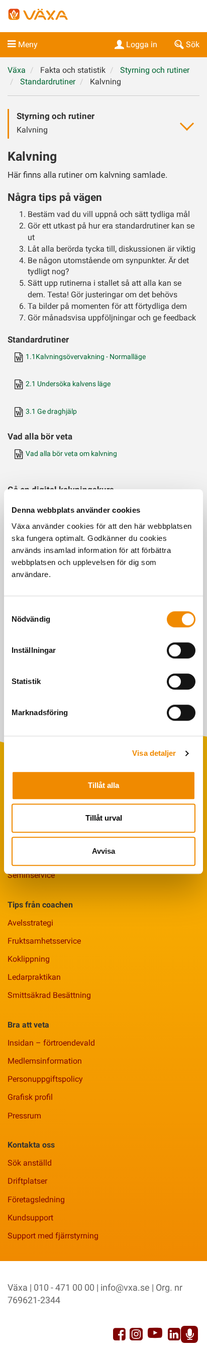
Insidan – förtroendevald (51, 1043)
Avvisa (103, 851)
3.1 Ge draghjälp (51, 411)
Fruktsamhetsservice (44, 941)
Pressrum (24, 1115)
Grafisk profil (30, 1097)
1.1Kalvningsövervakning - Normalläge (86, 357)
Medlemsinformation (45, 1061)
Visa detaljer (154, 753)
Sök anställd (30, 1163)
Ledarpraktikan (34, 977)
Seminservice (31, 875)
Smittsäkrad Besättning (49, 995)
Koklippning (29, 959)
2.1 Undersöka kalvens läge (68, 384)
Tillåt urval (103, 818)
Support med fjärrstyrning (53, 1235)
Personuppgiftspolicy (45, 1079)
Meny (28, 44)
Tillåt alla (103, 785)
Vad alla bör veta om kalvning (71, 453)
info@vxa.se (125, 1287)
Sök (192, 44)
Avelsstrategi (30, 923)
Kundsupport (30, 1217)
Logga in (141, 44)
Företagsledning (36, 1199)
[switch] (181, 650)
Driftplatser (27, 1181)
